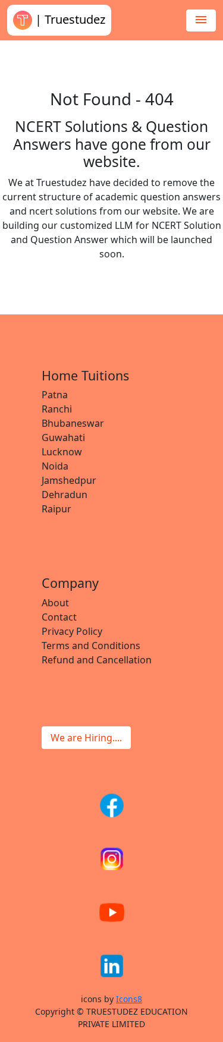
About (55, 602)
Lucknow (62, 451)
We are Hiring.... (86, 737)
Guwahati (63, 437)
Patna (55, 394)
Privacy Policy (72, 631)
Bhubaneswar (73, 423)
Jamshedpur (69, 480)
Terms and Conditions (91, 645)
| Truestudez (68, 19)
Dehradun (64, 494)
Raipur (56, 508)
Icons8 (129, 999)
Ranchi (57, 408)
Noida (55, 466)
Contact (59, 617)
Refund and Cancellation (97, 659)
